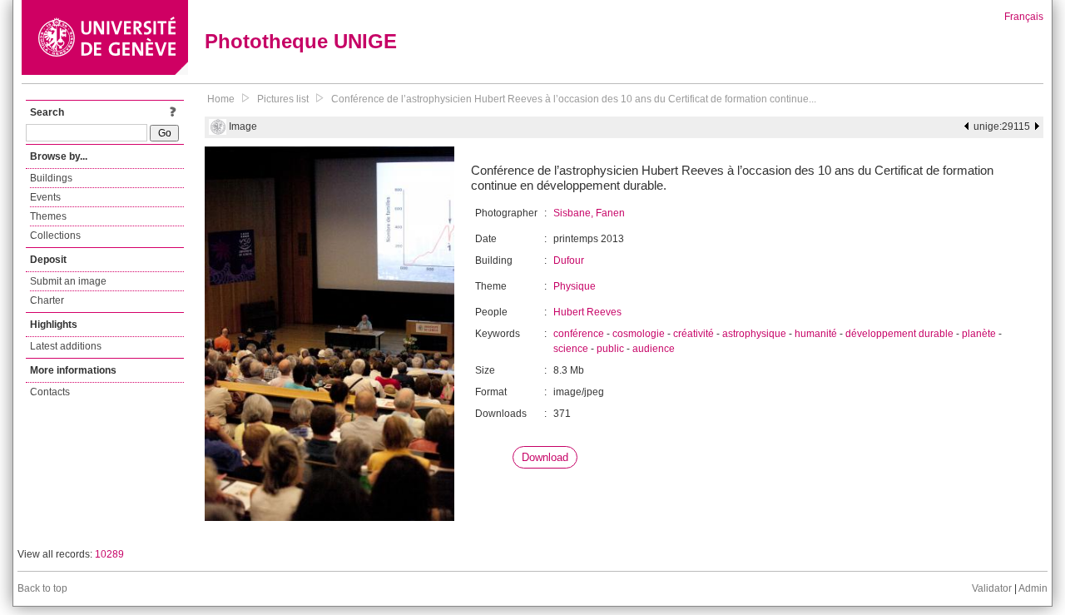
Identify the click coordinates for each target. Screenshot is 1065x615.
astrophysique (754, 334)
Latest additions (66, 346)
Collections (55, 235)
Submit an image (68, 281)
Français (1023, 16)
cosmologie (638, 334)
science (570, 349)
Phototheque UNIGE (301, 41)
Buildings (51, 178)
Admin (1033, 588)
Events (45, 197)
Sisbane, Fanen (589, 213)
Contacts (50, 392)
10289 (109, 554)
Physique (574, 286)
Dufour (568, 260)
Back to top (42, 588)
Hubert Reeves (587, 312)
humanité (816, 334)
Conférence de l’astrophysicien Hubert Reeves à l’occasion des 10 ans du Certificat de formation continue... (573, 99)
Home (221, 99)
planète (979, 334)
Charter (47, 300)
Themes (48, 216)
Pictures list (283, 99)
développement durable (899, 334)
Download (545, 457)
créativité (693, 334)
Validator (992, 588)
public (610, 349)
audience (653, 349)
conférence (578, 334)
